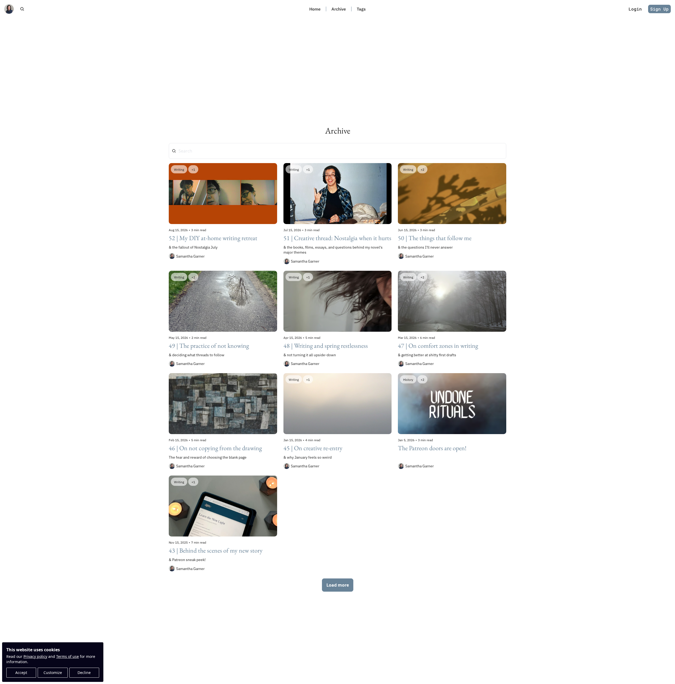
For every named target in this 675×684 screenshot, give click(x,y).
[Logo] (9, 9)
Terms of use (67, 656)
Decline (84, 672)
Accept (21, 672)
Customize (53, 672)
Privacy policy (35, 656)
